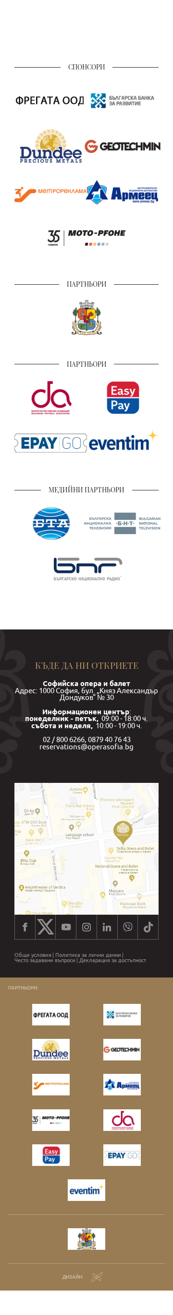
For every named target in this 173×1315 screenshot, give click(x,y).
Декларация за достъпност (112, 960)
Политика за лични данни (88, 955)
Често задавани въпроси (44, 960)
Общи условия (32, 955)
